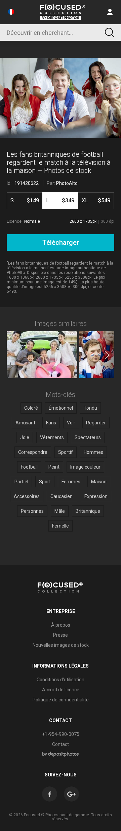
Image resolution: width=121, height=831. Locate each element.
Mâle (59, 511)
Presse (60, 635)
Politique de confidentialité (61, 699)
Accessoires (27, 496)
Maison (99, 481)
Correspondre (32, 452)
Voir (71, 422)
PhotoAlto (67, 183)
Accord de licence (60, 689)
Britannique (88, 511)
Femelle (60, 526)
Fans (51, 422)
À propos (60, 625)
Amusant (25, 422)
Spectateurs (88, 437)
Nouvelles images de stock (61, 645)
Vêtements (52, 437)
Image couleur (85, 467)
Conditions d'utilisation (60, 679)
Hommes (93, 452)
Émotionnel (61, 408)
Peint (53, 467)
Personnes (32, 511)
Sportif (65, 452)
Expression (96, 496)
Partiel (21, 481)
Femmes (71, 481)
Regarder (96, 422)
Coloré (31, 408)
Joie (24, 437)
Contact (60, 744)
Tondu (90, 408)
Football (29, 467)
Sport (45, 481)
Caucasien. (62, 496)
